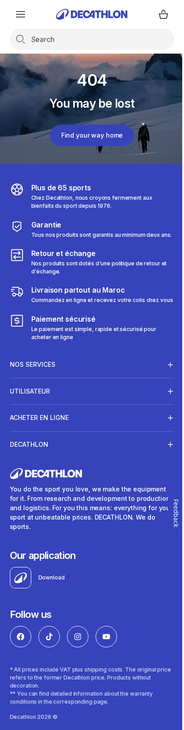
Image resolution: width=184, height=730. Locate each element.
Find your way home (92, 135)
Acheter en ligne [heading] (39, 433)
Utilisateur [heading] (30, 407)
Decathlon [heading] (29, 460)
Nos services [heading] (32, 380)
